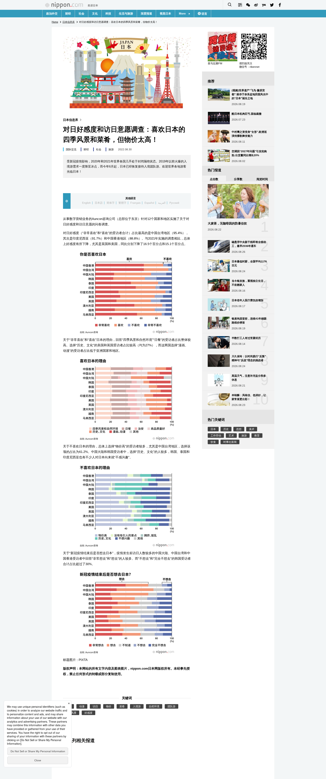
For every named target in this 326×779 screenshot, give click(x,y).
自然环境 (154, 706)
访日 (95, 706)
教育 (257, 435)
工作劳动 (216, 435)
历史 (226, 429)
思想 (238, 429)
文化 (95, 13)
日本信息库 (70, 119)
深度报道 (146, 13)
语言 (204, 13)
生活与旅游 (126, 13)
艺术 (231, 435)
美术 (251, 429)
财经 (68, 13)
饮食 (213, 441)
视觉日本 (165, 13)
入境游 (137, 706)
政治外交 (52, 13)
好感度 (88, 712)
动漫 (82, 706)
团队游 (171, 706)
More (183, 13)
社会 (81, 13)
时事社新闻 (230, 441)
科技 (108, 13)
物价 (108, 706)
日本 (213, 429)
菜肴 (122, 706)
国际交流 (71, 149)
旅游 (111, 149)
